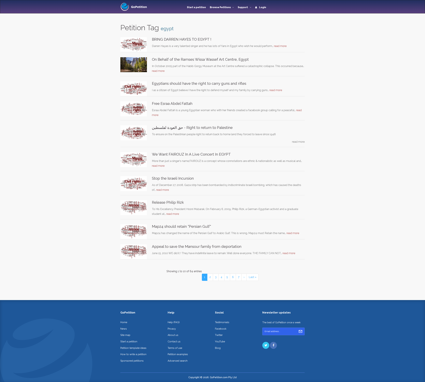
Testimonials (222, 322)
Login (262, 7)
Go (300, 331)
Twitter (219, 335)
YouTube (220, 341)
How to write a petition (133, 354)
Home (123, 322)
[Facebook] (273, 345)
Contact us (174, 341)
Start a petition (196, 7)
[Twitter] (265, 345)
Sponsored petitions (131, 360)
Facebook (220, 328)
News (123, 328)
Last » (252, 277)
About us (173, 335)
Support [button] (243, 7)
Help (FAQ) (174, 322)
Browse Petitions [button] (220, 7)
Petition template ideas (133, 348)
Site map (125, 335)
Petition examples (178, 354)
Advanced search (178, 360)
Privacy (172, 328)
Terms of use (175, 348)
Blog (218, 348)
